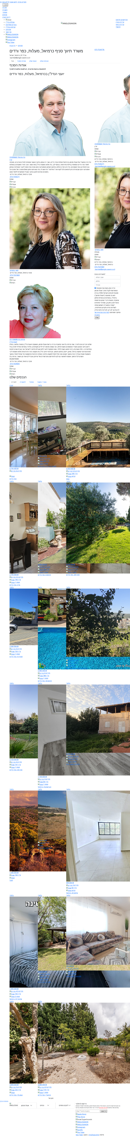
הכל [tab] (12, 61)
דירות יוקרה (6, 17)
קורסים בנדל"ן (10, 27)
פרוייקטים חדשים (122, 20)
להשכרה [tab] (23, 382)
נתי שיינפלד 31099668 (17, 157)
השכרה (4, 10)
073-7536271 (15, 177)
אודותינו (8, 29)
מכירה (4, 7)
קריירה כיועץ (120, 24)
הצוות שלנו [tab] (33, 61)
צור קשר (8, 32)
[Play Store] (80, 1116)
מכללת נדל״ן (10, 22)
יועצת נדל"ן (13, 342)
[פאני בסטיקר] (50, 228)
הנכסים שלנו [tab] (44, 61)
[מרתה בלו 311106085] (35, 311)
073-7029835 (15, 364)
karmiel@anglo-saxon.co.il (105, 166)
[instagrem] (12, 34)
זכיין (11, 160)
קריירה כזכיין (120, 22)
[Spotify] (79, 1130)
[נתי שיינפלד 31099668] (49, 116)
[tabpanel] (51, 581)
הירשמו (103, 1111)
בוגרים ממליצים (11, 25)
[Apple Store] (81, 1114)
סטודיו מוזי (79, 1135)
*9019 (118, 27)
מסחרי (4, 12)
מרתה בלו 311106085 (17, 339)
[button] (12, 19)
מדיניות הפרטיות (103, 1108)
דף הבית (12, 45)
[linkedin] (10, 42)
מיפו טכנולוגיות (94, 1135)
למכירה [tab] (13, 382)
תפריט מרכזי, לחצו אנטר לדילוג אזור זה (13, 2)
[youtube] (12, 37)
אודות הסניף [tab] (21, 61)
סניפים (4, 15)
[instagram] (82, 1122)
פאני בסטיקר (14, 270)
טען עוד (50, 1098)
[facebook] (10, 39)
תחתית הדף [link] (4, 1101)
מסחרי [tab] (31, 382)
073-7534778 (100, 50)
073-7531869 (15, 275)
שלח (97, 317)
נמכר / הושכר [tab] (41, 382)
